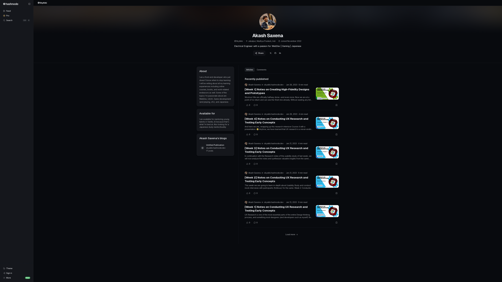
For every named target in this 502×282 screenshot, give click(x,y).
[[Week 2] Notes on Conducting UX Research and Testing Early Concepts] (327, 182)
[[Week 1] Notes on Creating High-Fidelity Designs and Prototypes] (327, 94)
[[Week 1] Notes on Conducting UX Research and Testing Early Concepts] (327, 211)
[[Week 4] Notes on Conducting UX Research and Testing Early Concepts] (327, 123)
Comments (261, 70)
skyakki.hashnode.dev (274, 85)
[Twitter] (271, 53)
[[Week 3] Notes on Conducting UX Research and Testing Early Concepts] (327, 152)
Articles (249, 70)
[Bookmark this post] (336, 105)
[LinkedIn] (280, 53)
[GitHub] (275, 53)
